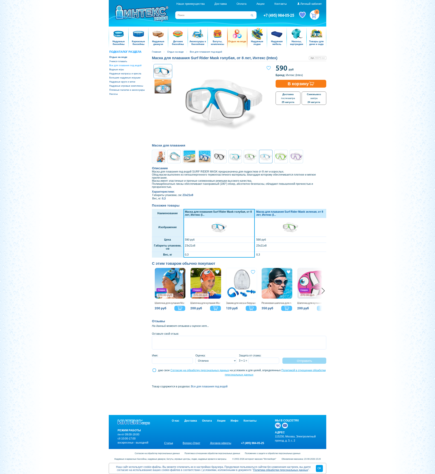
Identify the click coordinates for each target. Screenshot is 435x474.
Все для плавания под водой (125, 65)
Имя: (155, 355)
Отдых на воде (118, 57)
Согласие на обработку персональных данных (199, 370)
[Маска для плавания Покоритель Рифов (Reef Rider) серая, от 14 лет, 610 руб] (220, 156)
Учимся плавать (118, 61)
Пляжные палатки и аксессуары (127, 89)
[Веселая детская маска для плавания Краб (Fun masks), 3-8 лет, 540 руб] (159, 156)
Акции (260, 3)
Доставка (220, 3)
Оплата (241, 3)
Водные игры (116, 69)
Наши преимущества (190, 3)
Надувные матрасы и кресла (125, 73)
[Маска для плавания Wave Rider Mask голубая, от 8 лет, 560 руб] (235, 156)
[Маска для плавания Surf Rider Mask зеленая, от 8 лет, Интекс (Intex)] (290, 233)
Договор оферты (220, 443)
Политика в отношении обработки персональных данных (212, 453)
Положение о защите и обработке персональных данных (272, 453)
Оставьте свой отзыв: (165, 333)
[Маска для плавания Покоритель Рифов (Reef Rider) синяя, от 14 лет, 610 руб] (204, 156)
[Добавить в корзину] (179, 308)
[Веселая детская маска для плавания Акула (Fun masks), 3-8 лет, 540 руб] (174, 156)
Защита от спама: (250, 355)
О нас (175, 420)
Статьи (168, 443)
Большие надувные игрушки (125, 77)
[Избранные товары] (302, 14)
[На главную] (142, 13)
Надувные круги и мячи (122, 81)
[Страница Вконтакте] (278, 425)
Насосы (113, 94)
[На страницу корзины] (314, 15)
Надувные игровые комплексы (126, 85)
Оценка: (200, 355)
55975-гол (320, 58)
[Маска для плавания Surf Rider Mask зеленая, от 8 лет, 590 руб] (250, 156)
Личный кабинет (311, 3)
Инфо (234, 420)
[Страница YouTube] (285, 425)
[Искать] (253, 15)
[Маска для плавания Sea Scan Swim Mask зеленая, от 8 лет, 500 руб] (281, 156)
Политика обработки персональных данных (280, 470)
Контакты (280, 3)
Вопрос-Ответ (191, 443)
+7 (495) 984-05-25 (279, 15)
